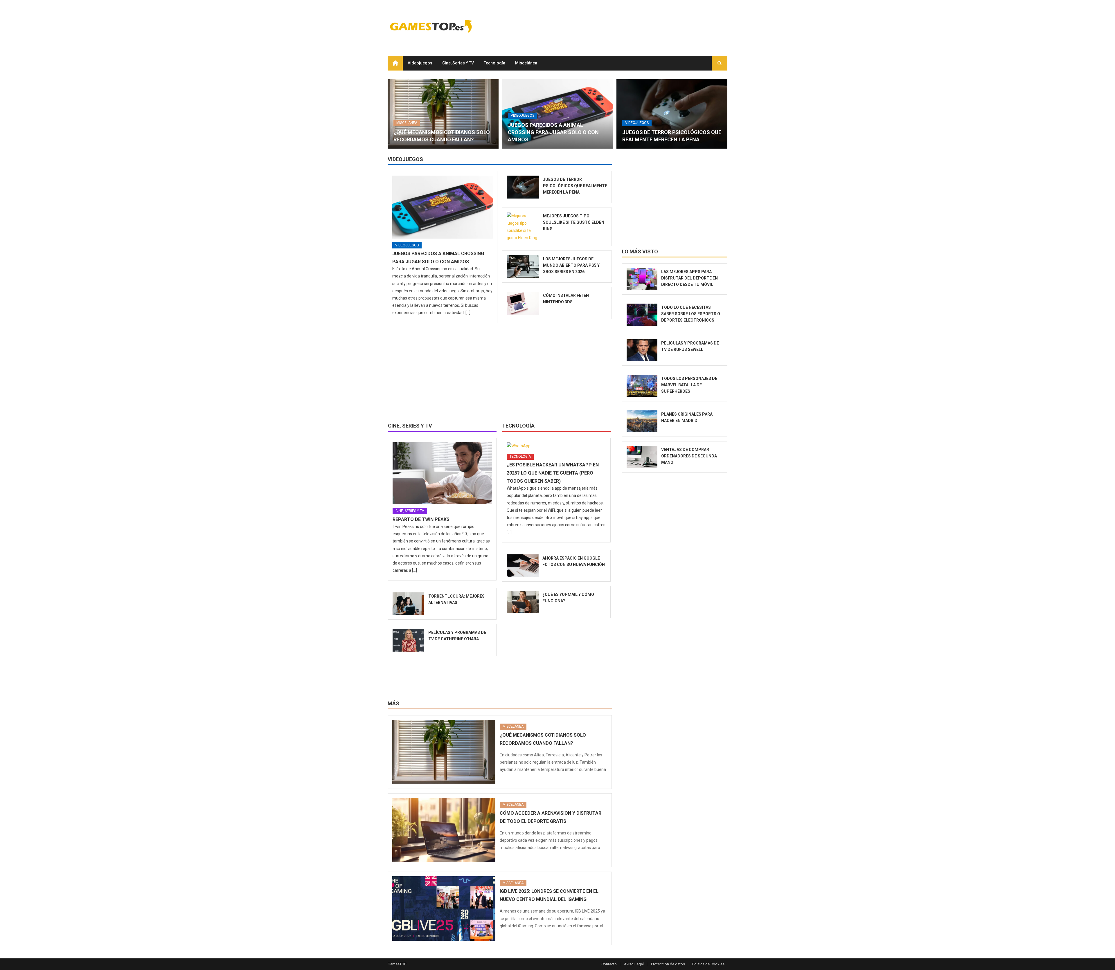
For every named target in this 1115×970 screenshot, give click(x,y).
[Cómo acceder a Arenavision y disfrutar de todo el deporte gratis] (443, 830)
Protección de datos (668, 964)
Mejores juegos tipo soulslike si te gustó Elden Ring (573, 222)
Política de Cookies (708, 964)
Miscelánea (526, 63)
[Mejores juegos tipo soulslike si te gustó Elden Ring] (523, 226)
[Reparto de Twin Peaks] (442, 473)
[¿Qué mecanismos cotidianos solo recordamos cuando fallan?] (443, 114)
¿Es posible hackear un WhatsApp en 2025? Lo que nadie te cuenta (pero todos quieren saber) (553, 473)
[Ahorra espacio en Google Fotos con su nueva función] (522, 565)
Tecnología (494, 63)
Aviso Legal (634, 964)
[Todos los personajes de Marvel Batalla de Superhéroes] (642, 386)
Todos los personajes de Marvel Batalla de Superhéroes (689, 385)
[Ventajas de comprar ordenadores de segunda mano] (642, 457)
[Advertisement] (621, 26)
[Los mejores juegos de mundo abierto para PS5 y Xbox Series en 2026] (523, 266)
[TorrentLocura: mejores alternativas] (408, 603)
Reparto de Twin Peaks (421, 519)
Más (393, 703)
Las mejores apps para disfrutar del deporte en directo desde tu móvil (689, 278)
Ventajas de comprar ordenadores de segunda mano (689, 456)
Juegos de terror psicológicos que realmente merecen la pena (575, 185)
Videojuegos (420, 63)
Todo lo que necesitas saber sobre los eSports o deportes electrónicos (690, 313)
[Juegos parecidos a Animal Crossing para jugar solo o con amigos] (442, 207)
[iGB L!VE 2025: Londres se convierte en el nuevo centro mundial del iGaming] (443, 908)
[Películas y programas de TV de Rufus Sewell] (642, 350)
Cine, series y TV (458, 63)
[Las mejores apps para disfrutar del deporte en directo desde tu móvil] (642, 279)
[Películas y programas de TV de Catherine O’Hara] (408, 640)
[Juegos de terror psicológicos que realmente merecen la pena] (671, 114)
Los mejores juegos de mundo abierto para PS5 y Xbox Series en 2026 (571, 265)
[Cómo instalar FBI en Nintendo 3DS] (523, 303)
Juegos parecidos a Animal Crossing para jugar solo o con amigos (553, 132)
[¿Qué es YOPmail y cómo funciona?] (522, 602)
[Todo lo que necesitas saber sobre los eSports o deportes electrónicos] (642, 315)
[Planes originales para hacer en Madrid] (642, 421)
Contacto (609, 964)
